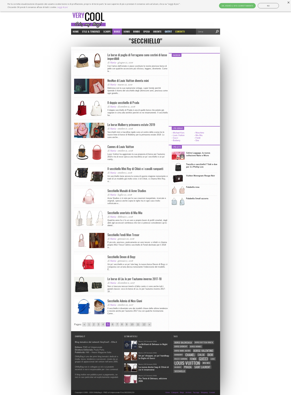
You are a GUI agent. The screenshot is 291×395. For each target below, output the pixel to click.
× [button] (288, 3)
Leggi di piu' (62, 7)
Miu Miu (199, 135)
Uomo (127, 31)
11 (138, 324)
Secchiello (179, 371)
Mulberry (177, 367)
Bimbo (136, 31)
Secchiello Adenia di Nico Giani (124, 301)
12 (144, 324)
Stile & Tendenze (91, 31)
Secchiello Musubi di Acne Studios (126, 190)
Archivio (188, 392)
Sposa (146, 31)
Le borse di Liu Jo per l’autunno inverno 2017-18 (134, 279)
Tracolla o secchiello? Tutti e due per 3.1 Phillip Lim (201, 165)
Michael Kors (178, 133)
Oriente (157, 31)
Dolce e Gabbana (180, 358)
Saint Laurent (202, 367)
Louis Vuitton (178, 135)
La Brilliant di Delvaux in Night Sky (153, 345)
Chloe (201, 354)
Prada (188, 367)
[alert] (145, 5)
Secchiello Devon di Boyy (121, 257)
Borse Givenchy (180, 346)
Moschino (200, 133)
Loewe (213, 359)
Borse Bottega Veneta (204, 342)
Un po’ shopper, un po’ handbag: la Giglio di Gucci (154, 357)
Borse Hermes (195, 346)
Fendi (198, 138)
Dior (197, 140)
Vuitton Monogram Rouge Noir (200, 176)
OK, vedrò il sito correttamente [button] (237, 6)
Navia (113, 62)
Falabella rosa (192, 187)
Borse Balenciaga (183, 342)
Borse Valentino (203, 350)
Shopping (204, 392)
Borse (117, 31)
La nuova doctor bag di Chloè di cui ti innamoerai (154, 368)
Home (76, 31)
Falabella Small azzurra (197, 198)
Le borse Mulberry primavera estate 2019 (131, 124)
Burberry (176, 140)
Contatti (180, 31)
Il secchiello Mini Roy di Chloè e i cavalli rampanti (135, 168)
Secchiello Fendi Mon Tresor (123, 235)
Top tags (196, 392)
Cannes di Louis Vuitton (120, 146)
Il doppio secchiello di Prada (123, 102)
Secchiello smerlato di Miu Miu (124, 213)
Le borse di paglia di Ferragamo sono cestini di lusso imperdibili (137, 56)
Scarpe (107, 31)
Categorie (174, 392)
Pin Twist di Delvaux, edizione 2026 (153, 379)
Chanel (190, 354)
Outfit (168, 31)
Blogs (182, 392)
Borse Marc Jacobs (182, 350)
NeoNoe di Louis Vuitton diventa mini (128, 80)
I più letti (177, 147)
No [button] (268, 6)
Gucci (175, 138)
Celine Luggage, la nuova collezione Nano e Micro (198, 154)
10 (132, 324)
